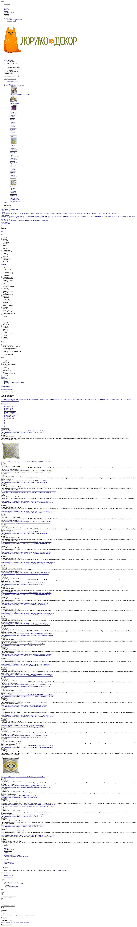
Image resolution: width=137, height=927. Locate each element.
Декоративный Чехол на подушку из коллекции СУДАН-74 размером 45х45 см (22, 645)
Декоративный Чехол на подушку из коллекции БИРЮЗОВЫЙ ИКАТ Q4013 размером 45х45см (27, 747)
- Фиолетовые (106, 213)
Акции (6, 202)
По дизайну (5, 215)
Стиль (2, 319)
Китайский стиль (15, 399)
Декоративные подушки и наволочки (14, 85)
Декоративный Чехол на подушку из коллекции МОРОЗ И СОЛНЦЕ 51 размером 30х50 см (25, 553)
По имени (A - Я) (8, 408)
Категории (7, 4)
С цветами (99, 399)
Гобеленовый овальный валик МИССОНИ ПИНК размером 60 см (19, 797)
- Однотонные (131, 216)
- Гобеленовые (36, 220)
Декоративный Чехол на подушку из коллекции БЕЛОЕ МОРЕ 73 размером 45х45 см (24, 533)
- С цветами (123, 216)
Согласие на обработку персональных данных (16, 856)
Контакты (6, 15)
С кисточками (8, 401)
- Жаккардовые (45, 220)
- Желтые (58, 213)
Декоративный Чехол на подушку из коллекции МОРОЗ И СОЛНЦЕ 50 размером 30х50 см (25, 655)
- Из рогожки (5, 220)
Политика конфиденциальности (12, 855)
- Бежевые (26, 213)
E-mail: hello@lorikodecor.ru (11, 886)
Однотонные (105, 399)
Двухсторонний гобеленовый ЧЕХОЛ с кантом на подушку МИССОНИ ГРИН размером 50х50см (27, 836)
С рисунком (112, 399)
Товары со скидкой (9, 863)
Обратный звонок (8, 73)
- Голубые (52, 213)
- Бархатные (20, 220)
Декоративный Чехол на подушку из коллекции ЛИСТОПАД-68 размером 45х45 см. (24, 737)
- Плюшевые (12, 220)
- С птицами (115, 216)
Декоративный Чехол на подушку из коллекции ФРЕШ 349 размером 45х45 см (22, 432)
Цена (2, 231)
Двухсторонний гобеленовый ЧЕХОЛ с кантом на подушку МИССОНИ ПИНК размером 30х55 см (28, 492)
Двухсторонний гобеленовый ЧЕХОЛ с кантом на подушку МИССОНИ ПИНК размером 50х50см (27, 806)
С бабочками (66, 399)
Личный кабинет (8, 875)
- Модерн (38, 216)
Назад (2, 892)
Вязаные (128, 399)
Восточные (8, 399)
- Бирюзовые (38, 213)
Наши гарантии (8, 851)
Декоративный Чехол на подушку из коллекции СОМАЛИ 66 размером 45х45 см (23, 727)
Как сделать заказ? (9, 12)
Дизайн (2, 357)
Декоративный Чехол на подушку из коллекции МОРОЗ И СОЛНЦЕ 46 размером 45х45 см (25, 594)
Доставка (6, 9)
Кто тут (6, 8)
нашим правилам (61, 870)
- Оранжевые (86, 213)
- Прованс (53, 216)
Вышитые (123, 399)
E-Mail (2, 904)
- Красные (79, 213)
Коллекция (3, 264)
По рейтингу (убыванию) (11, 413)
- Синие (99, 213)
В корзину (3, 435)
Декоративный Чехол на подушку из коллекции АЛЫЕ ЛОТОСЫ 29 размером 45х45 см (25, 665)
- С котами (89, 216)
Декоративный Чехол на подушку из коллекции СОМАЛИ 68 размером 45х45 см (23, 777)
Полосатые (118, 399)
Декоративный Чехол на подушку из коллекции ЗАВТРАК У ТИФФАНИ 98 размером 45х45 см (27, 635)
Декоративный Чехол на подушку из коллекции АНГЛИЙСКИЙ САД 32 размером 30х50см (26, 787)
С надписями (78, 399)
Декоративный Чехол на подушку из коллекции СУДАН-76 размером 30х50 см (22, 816)
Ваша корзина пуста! (12, 81)
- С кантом (31, 217)
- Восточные (10, 216)
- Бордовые (45, 213)
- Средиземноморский (63, 216)
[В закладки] (7, 435)
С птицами (93, 399)
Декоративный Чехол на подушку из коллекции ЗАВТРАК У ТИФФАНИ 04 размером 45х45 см (27, 696)
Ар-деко (3, 399)
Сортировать (4, 404)
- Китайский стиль (19, 216)
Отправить (3, 917)
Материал (3, 341)
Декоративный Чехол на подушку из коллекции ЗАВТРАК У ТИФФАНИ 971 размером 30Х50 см (27, 563)
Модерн (30, 399)
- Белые (31, 213)
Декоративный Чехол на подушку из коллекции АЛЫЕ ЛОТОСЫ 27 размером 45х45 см (25, 574)
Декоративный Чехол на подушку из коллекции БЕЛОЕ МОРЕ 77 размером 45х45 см (24, 604)
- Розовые (93, 213)
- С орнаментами (107, 216)
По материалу (6, 219)
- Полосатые (11, 217)
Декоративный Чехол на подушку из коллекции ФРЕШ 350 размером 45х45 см (22, 584)
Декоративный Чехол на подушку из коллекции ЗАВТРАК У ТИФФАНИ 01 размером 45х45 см (27, 676)
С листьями (59, 399)
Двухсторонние (5, 222)
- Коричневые (71, 213)
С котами (72, 399)
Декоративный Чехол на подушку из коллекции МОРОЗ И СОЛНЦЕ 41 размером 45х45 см (25, 543)
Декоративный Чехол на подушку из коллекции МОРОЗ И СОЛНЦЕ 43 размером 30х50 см (25, 625)
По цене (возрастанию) (10, 411)
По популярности (8, 406)
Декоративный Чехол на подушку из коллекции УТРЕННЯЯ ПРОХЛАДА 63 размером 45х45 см (27, 502)
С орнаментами (86, 399)
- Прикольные (48, 217)
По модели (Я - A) (9, 418)
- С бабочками (82, 216)
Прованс (42, 399)
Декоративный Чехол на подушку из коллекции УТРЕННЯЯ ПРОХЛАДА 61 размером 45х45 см (27, 512)
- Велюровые (28, 220)
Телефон (3, 907)
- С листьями (74, 216)
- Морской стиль (45, 216)
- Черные (113, 213)
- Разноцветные (5, 213)
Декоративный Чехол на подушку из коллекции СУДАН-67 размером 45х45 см (22, 826)
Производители (8, 862)
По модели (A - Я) (9, 416)
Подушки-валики (5, 223)
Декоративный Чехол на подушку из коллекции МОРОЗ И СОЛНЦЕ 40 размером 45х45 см (25, 472)
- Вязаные (25, 217)
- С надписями (97, 216)
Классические (24, 399)
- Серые (20, 213)
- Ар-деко (4, 216)
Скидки (6, 11)
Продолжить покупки (6, 897)
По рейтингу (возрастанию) (11, 415)
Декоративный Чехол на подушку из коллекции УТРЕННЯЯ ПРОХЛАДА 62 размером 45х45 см (27, 716)
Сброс (2, 376)
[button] (10, 79)
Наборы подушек (5, 210)
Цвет (2, 234)
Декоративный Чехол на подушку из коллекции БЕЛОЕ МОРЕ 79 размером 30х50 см (24, 482)
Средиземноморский (50, 399)
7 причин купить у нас (10, 853)
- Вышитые (18, 217)
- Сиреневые (14, 213)
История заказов (8, 877)
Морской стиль (36, 399)
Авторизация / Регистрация (14, 19)
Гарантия (6, 14)
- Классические (30, 216)
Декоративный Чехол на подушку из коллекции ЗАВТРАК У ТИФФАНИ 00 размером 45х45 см (27, 614)
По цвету (4, 212)
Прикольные (15, 401)
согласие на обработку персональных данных (16, 922)
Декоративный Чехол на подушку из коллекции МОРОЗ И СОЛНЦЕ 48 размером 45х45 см (25, 686)
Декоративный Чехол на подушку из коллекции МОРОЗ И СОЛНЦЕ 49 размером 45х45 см (25, 523)
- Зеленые (64, 213)
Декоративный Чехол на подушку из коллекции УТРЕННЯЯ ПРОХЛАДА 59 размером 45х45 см (27, 462)
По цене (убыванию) (9, 412)
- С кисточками (39, 217)
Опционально (4, 910)
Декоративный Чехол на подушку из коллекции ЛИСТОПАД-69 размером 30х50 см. (24, 706)
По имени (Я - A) (8, 409)
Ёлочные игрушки (9, 84)
